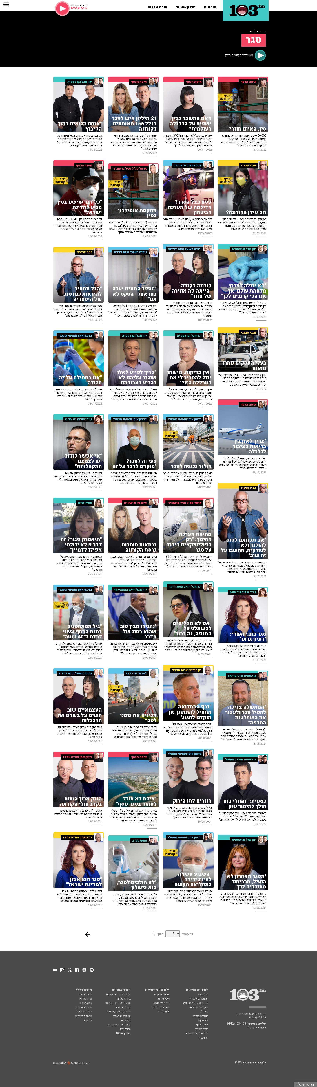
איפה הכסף (202, 1024)
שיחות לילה (164, 1011)
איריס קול (203, 1020)
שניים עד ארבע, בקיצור (119, 1011)
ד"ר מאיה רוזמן (162, 1003)
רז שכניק (203, 1037)
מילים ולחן (125, 1029)
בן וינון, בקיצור (123, 998)
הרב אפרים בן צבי (160, 1007)
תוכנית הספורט (200, 1016)
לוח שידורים (85, 1003)
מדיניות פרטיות (84, 1007)
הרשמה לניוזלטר (83, 1016)
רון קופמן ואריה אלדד (196, 1033)
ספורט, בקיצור (123, 1007)
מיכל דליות (164, 998)
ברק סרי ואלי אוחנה (198, 1007)
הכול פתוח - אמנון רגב (119, 1024)
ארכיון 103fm (123, 1033)
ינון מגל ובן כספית (199, 998)
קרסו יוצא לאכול (122, 1016)
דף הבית (261, 31)
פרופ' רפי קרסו (162, 994)
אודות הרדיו (85, 998)
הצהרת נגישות (84, 1011)
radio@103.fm (257, 1017)
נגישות (307, 1084)
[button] (210, 6)
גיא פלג (204, 1011)
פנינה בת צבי (201, 1029)
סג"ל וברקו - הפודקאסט (118, 1003)
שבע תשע (203, 994)
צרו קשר (87, 1020)
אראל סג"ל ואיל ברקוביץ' (195, 1003)
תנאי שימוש (85, 994)
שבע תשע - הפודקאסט (118, 994)
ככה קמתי (125, 1020)
